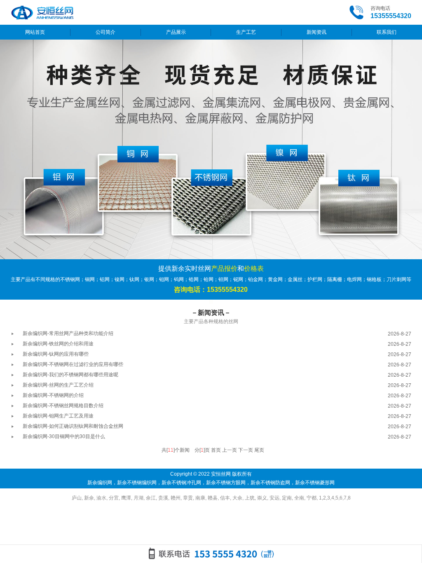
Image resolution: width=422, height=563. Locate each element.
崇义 (262, 498)
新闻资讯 (316, 32)
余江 (151, 498)
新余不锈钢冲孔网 (181, 483)
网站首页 (35, 32)
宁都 (311, 498)
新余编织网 (99, 483)
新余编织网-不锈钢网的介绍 (53, 395)
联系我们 (386, 32)
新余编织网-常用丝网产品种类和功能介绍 (68, 333)
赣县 (213, 498)
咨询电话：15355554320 (211, 289)
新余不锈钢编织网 (137, 483)
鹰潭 (126, 498)
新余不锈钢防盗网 (270, 483)
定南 (287, 498)
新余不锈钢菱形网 (315, 483)
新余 (89, 498)
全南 (299, 498)
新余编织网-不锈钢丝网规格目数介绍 (63, 405)
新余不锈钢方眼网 (226, 483)
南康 (200, 498)
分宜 (114, 498)
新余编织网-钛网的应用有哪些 (56, 354)
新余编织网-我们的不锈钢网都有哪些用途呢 (70, 375)
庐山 (77, 498)
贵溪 (163, 498)
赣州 (176, 498)
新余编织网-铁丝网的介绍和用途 (58, 344)
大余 (237, 498)
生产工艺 (246, 32)
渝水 (101, 498)
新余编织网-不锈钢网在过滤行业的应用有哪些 (73, 364)
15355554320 (390, 15)
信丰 (225, 498)
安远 (274, 498)
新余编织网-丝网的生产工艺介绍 (58, 385)
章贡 (188, 498)
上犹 (250, 498)
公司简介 (105, 32)
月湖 (138, 498)
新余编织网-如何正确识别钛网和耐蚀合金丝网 (73, 426)
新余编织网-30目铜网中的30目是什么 (64, 436)
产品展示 (176, 32)
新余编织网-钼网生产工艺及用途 (58, 416)
